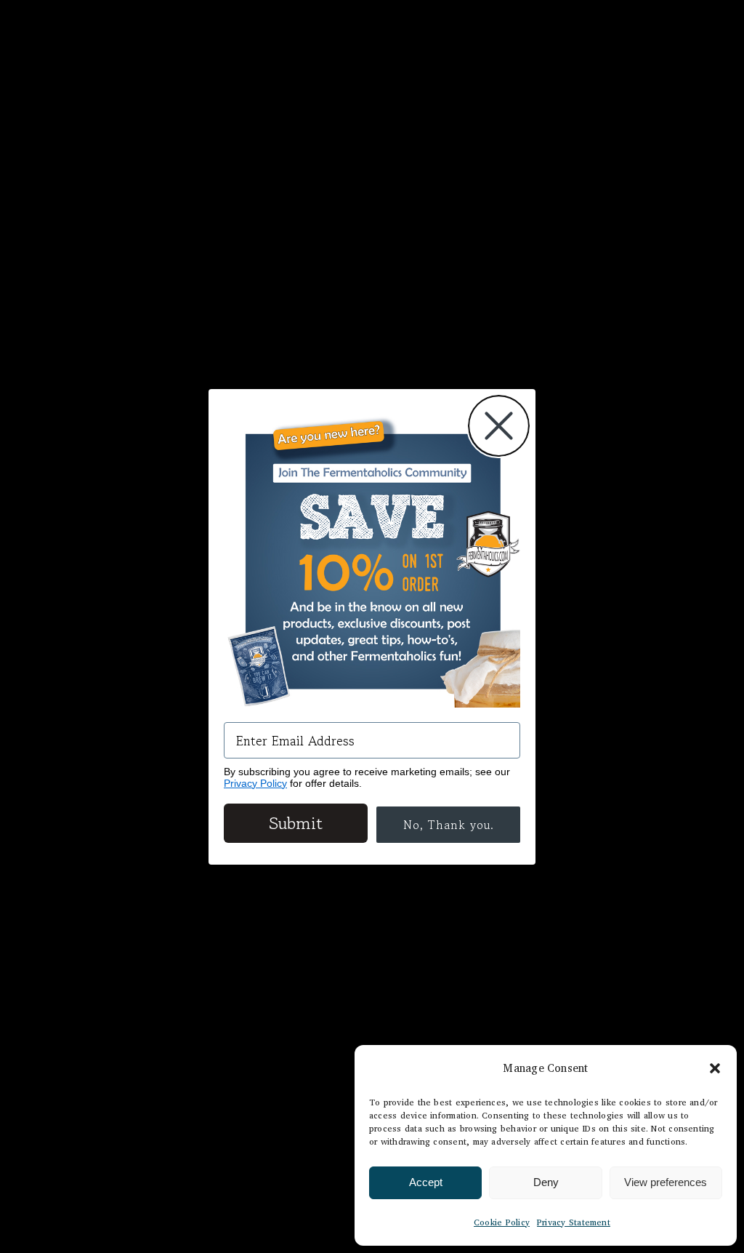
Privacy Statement (573, 1222)
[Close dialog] (499, 426)
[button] (715, 1068)
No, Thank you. (448, 824)
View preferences (665, 1182)
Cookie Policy (502, 1222)
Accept (425, 1182)
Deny (546, 1182)
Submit (296, 823)
